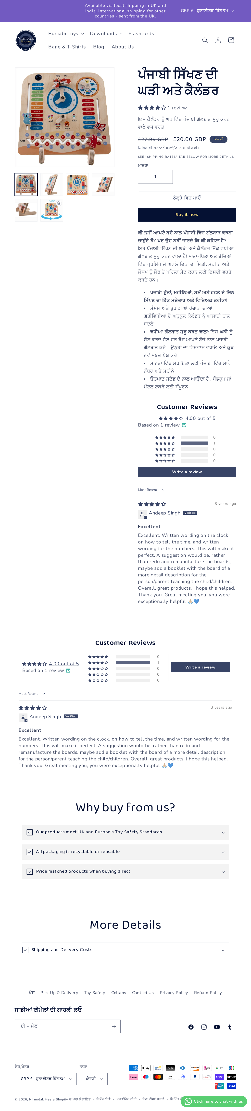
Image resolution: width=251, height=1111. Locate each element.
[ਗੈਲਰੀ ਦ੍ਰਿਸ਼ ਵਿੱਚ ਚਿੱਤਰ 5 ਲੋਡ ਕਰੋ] (26, 210)
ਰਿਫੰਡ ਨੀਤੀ (103, 1099)
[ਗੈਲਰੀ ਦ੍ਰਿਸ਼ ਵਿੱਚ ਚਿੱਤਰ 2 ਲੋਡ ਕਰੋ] (51, 184)
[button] (65, 33)
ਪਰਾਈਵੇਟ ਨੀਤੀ (127, 1099)
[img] (152, 504)
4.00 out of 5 (200, 418)
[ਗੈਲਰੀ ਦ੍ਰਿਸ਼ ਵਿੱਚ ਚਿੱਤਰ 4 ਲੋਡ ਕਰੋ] (103, 184)
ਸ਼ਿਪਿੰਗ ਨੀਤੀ (178, 1099)
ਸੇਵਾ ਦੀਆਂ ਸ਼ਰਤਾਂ (153, 1099)
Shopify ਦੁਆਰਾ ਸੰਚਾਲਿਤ (73, 1099)
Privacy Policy (174, 993)
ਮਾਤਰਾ (143, 165)
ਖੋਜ (32, 993)
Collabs (118, 993)
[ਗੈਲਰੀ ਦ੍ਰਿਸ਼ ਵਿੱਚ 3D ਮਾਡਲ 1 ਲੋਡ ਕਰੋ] (51, 210)
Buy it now (187, 214)
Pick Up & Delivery (59, 993)
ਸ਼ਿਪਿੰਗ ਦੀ (145, 147)
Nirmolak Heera (42, 1099)
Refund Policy (208, 993)
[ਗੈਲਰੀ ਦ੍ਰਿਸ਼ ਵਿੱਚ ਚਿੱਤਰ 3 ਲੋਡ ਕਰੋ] (77, 184)
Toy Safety (94, 993)
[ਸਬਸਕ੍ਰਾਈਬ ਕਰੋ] (113, 1026)
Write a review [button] (187, 472)
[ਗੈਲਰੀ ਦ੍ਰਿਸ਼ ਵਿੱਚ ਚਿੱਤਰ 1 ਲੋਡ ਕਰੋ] (26, 184)
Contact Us (143, 993)
